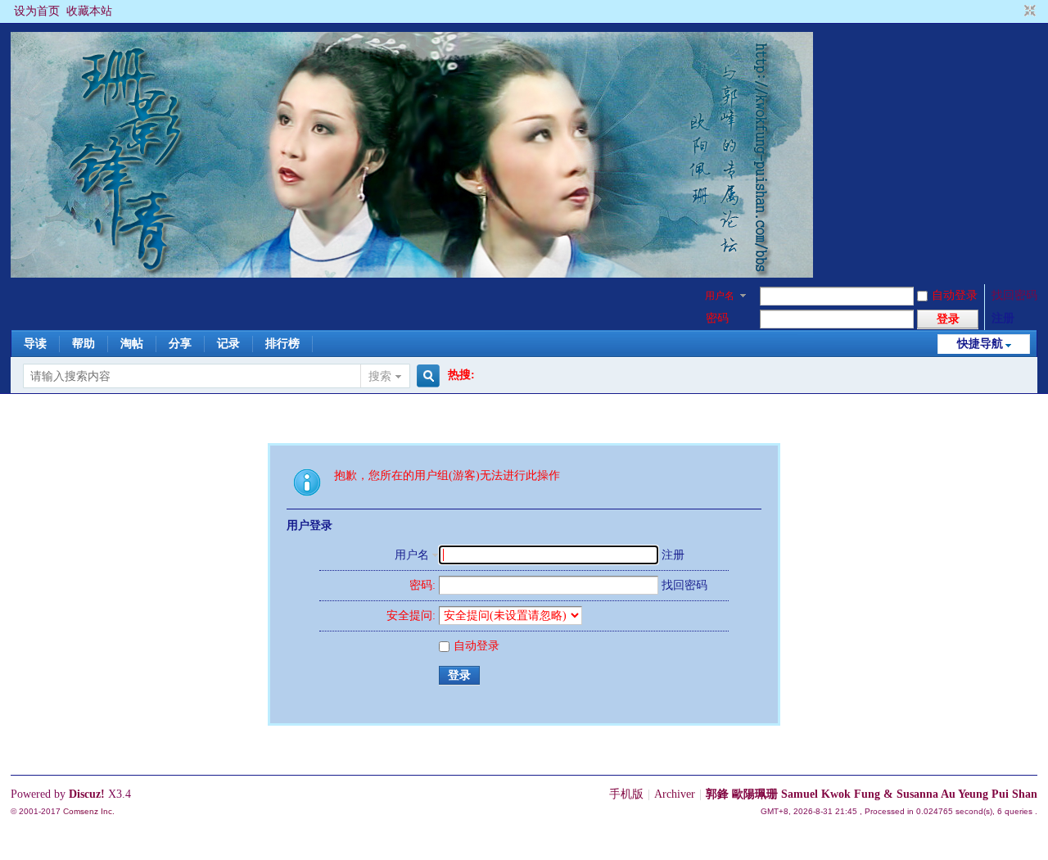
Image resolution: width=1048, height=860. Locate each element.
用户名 (719, 295)
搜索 (379, 376)
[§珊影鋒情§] (412, 274)
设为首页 (37, 11)
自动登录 (955, 295)
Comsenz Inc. (89, 811)
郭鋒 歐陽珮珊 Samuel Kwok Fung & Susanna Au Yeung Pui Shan (871, 794)
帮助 (83, 343)
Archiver (674, 794)
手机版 (626, 794)
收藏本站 (89, 11)
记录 (228, 343)
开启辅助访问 (1014, 11)
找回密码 (1014, 295)
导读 (35, 343)
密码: (422, 585)
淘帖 (131, 343)
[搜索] (425, 376)
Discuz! (87, 794)
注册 (1003, 318)
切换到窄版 (1028, 11)
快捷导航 (980, 343)
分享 (180, 343)
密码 (717, 318)
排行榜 (282, 343)
